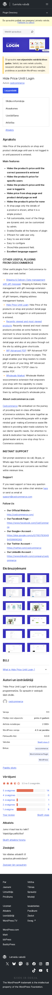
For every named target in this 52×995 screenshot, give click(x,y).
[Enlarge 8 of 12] (45, 618)
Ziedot (30, 915)
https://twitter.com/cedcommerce (24, 547)
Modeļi (31, 896)
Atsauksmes (12, 108)
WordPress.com (11, 929)
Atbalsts (10, 130)
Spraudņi (31, 892)
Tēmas (30, 887)
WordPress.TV (10, 920)
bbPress (7, 939)
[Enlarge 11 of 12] (21, 646)
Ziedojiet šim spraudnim (14, 864)
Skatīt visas (43, 815)
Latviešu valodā (17, 957)
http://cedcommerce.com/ (20, 514)
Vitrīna (30, 882)
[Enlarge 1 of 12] (21, 576)
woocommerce (41, 748)
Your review (9, 815)
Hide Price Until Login (17, 304)
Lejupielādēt (11, 90)
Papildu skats (9, 767)
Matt (5, 934)
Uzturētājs (8, 892)
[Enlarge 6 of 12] (45, 604)
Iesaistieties (33, 906)
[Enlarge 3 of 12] (21, 590)
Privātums (8, 896)
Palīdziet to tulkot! (26, 22)
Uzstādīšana (12, 115)
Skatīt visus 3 (43, 742)
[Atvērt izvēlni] (47, 4)
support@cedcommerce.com (17, 496)
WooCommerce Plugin (39, 754)
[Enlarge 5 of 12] (21, 604)
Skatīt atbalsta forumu (14, 840)
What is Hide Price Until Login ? (19, 669)
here (45, 488)
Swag (31, 920)
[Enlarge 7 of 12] (21, 618)
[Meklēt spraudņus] (32, 32)
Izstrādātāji (8, 915)
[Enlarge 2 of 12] (45, 576)
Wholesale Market (15, 375)
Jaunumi (7, 887)
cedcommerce (17, 83)
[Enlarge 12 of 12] (45, 646)
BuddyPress (9, 944)
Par (4, 882)
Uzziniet (7, 906)
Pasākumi (32, 910)
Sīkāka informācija (15, 101)
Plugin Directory (10, 12)
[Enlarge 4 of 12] (45, 590)
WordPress (43, 760)
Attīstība (10, 122)
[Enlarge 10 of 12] (45, 632)
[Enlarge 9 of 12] (21, 632)
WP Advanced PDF (16, 350)
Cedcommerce (10, 406)
